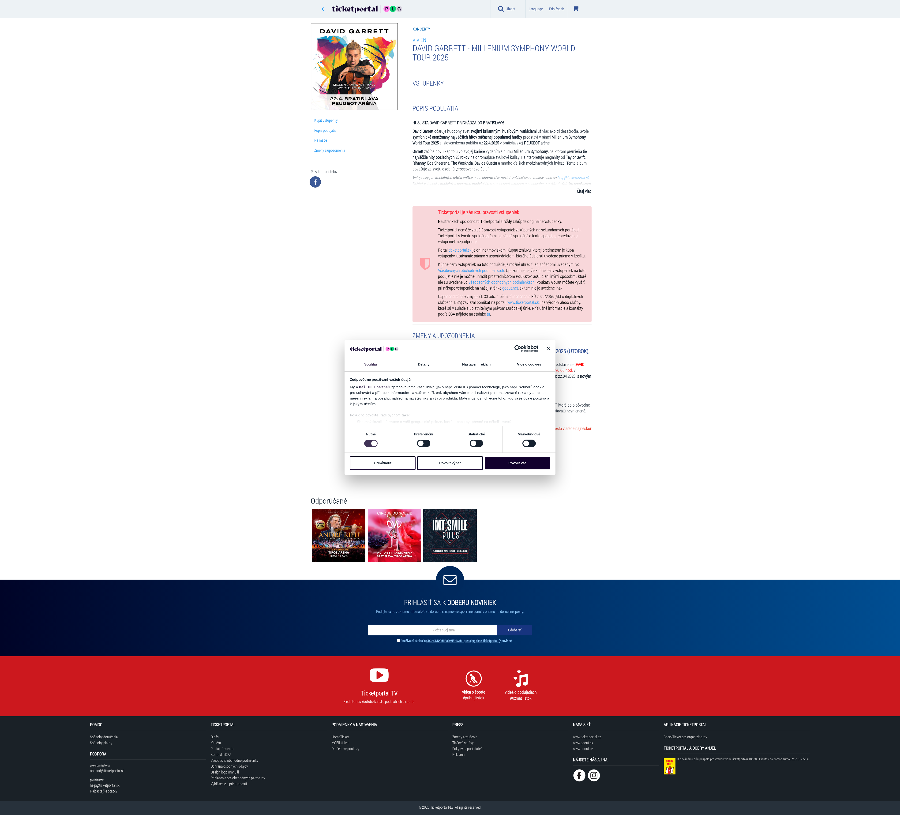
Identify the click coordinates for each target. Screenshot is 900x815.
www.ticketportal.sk (523, 302)
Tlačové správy (463, 742)
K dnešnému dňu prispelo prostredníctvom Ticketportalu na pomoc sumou (743, 759)
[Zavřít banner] (548, 348)
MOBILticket (340, 742)
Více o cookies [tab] (529, 364)
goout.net (510, 288)
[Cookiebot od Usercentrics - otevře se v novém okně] (517, 348)
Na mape (320, 140)
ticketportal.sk (460, 250)
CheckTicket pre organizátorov (685, 736)
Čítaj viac (584, 191)
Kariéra (216, 742)
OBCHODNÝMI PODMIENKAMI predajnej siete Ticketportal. (462, 640)
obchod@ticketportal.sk (107, 770)
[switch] (423, 443)
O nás (215, 736)
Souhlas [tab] (371, 364)
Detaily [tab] (423, 364)
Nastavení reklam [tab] (476, 364)
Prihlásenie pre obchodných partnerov (238, 777)
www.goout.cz (583, 748)
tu (488, 314)
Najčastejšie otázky (103, 791)
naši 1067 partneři (374, 387)
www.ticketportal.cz (587, 736)
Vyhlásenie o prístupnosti (229, 783)
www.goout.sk (583, 742)
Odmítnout (382, 463)
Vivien (419, 39)
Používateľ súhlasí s (457, 640)
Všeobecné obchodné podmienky (234, 760)
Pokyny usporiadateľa (467, 748)
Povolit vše (517, 463)
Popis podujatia (325, 130)
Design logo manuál (225, 772)
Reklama (458, 754)
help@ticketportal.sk (105, 785)
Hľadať (510, 8)
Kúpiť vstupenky (326, 120)
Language (536, 8)
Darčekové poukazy (345, 748)
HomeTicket (340, 736)
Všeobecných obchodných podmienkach (471, 270)
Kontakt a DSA (221, 754)
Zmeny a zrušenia (464, 736)
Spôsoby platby (101, 742)
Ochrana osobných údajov (229, 766)
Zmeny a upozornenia (329, 150)
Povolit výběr (450, 463)
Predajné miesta (222, 748)
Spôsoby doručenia (104, 736)
